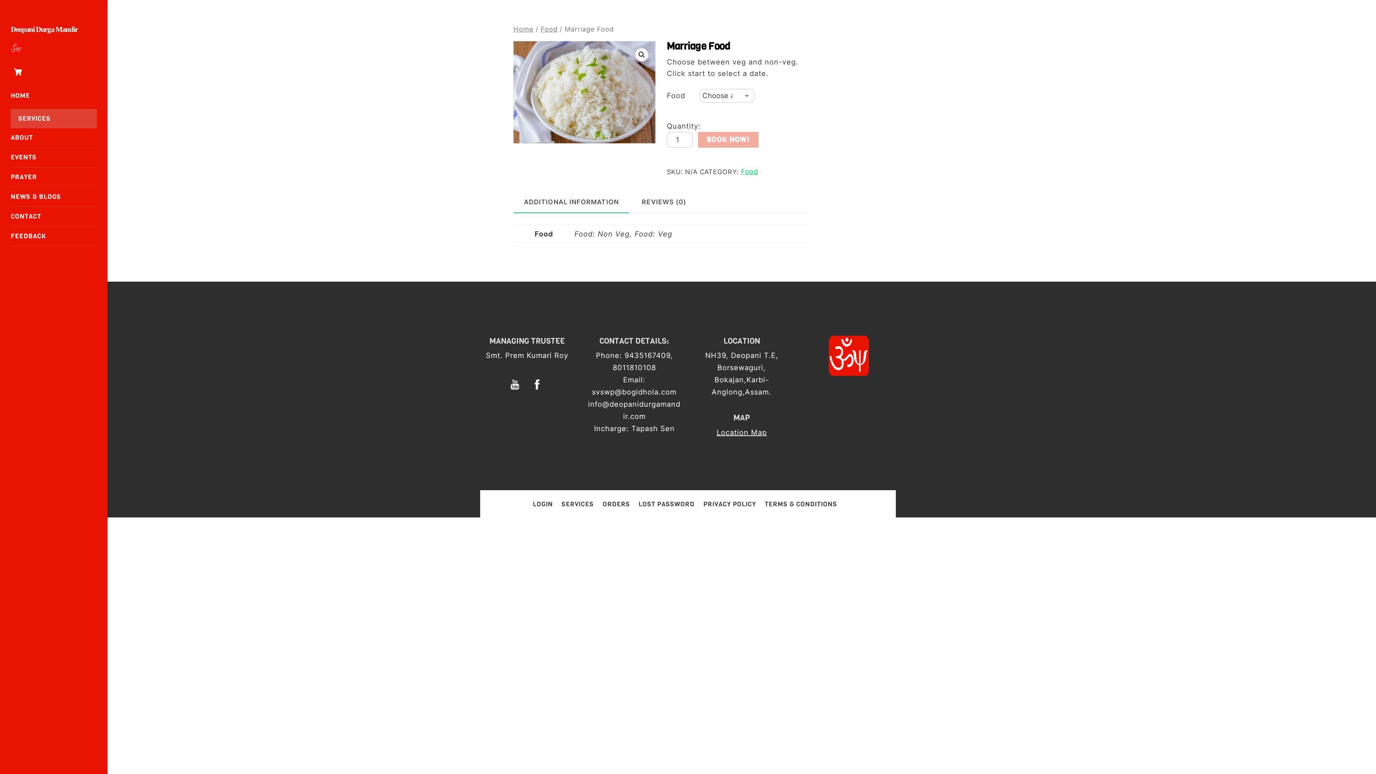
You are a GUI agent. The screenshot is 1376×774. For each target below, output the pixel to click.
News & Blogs (36, 196)
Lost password (666, 504)
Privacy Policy (729, 504)
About (22, 137)
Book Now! (728, 139)
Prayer (24, 177)
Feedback (28, 236)
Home (20, 95)
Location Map (742, 432)
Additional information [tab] (571, 202)
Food (549, 29)
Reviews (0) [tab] (664, 202)
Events (24, 157)
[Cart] (18, 72)
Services (34, 118)
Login (543, 504)
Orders (616, 504)
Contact (26, 216)
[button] (641, 54)
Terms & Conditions (801, 504)
